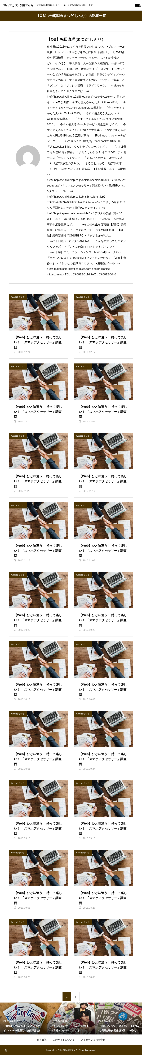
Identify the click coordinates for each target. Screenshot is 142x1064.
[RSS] (6, 1050)
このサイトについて (64, 1039)
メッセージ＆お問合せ (93, 1039)
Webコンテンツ (18, 297)
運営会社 (42, 1039)
